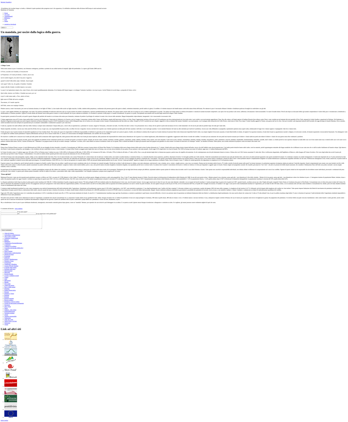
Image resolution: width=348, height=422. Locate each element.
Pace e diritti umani (9, 287)
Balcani (6, 240)
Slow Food (7, 306)
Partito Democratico (10, 290)
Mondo (6, 282)
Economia (7, 256)
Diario (6, 21)
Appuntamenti (8, 16)
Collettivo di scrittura (10, 246)
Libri (5, 279)
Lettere (6, 277)
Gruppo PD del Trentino (11, 266)
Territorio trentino (9, 313)
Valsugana (7, 323)
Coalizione (7, 244)
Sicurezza (7, 305)
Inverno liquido (8, 274)
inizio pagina (4, 420)
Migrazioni (7, 280)
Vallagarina (7, 318)
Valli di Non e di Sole (10, 321)
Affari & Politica (9, 233)
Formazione (7, 262)
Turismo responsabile (10, 316)
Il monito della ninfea (10, 267)
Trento (6, 315)
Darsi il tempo (8, 251)
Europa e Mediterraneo (10, 259)
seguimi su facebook (10, 24)
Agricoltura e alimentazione (12, 235)
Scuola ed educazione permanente (14, 303)
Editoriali (7, 258)
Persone (6, 292)
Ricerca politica (8, 300)
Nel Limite (7, 284)
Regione (6, 295)
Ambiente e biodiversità (11, 238)
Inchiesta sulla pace (9, 269)
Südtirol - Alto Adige (10, 310)
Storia (6, 308)
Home (6, 13)
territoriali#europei (9, 311)
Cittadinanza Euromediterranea (13, 243)
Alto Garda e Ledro (10, 236)
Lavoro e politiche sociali (11, 275)
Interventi (7, 272)
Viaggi (6, 324)
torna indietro (18, 208)
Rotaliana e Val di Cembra (11, 301)
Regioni (6, 297)
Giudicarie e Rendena (10, 264)
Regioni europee (9, 298)
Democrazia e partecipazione (12, 253)
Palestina (6, 288)
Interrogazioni (8, 271)
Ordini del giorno (9, 285)
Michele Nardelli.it (6, 2)
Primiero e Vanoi (9, 293)
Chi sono (7, 14)
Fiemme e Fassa (9, 261)
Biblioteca (7, 18)
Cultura (6, 249)
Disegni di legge (9, 254)
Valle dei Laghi (8, 319)
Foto (5, 19)
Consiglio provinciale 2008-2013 (13, 248)
